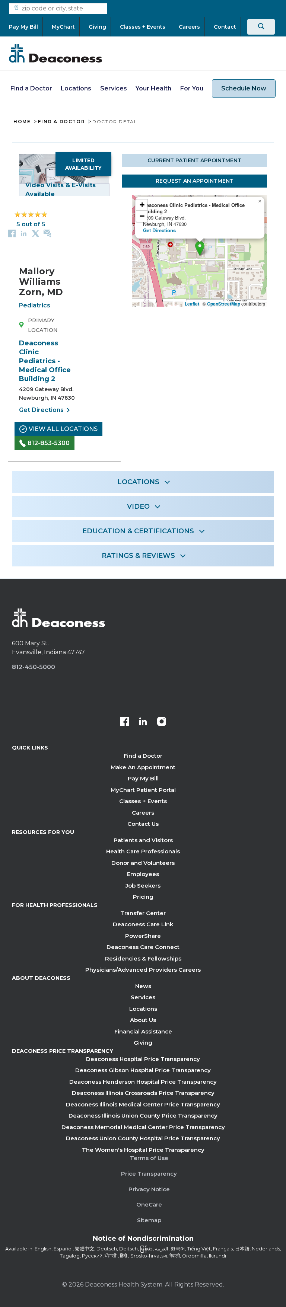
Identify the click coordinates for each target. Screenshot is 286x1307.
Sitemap (149, 1220)
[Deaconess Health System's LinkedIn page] (143, 722)
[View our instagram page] (161, 722)
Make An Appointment (143, 767)
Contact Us (143, 823)
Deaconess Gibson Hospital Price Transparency (143, 1070)
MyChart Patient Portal (143, 789)
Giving (143, 1042)
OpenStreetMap (223, 303)
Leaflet (192, 303)
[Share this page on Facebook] (12, 233)
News (143, 986)
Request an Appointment (194, 181)
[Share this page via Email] (47, 233)
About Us (143, 1019)
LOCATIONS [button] (138, 482)
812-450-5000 (33, 667)
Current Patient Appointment (194, 160)
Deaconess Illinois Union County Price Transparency (143, 1115)
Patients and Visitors (143, 840)
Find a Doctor (31, 88)
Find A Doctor (61, 121)
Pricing (143, 896)
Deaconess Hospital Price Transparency (143, 1058)
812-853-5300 (49, 443)
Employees (143, 874)
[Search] (261, 27)
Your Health (153, 88)
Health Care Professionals (143, 851)
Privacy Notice (149, 1189)
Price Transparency (149, 1173)
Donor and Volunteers (143, 862)
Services (113, 88)
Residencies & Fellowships (143, 958)
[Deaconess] (55, 53)
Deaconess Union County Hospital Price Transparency (143, 1138)
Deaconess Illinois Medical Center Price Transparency (143, 1104)
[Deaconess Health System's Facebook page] (124, 722)
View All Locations (63, 428)
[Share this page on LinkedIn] (24, 233)
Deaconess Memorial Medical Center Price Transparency (143, 1127)
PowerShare (143, 935)
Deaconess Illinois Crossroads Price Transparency (143, 1092)
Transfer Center (143, 913)
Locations (76, 88)
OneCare (149, 1204)
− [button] (142, 216)
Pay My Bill (143, 778)
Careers (143, 812)
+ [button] (142, 205)
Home (22, 121)
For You (191, 88)
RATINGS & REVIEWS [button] (138, 556)
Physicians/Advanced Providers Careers (143, 969)
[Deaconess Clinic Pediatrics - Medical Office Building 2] (199, 248)
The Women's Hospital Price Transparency (143, 1149)
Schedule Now (243, 88)
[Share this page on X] (35, 233)
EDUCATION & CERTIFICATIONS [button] (138, 531)
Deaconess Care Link (143, 924)
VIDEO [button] (138, 506)
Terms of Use (149, 1157)
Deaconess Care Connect (143, 946)
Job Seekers (143, 885)
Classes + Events (143, 801)
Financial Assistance (143, 1031)
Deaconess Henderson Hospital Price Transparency (143, 1081)
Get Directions (46, 410)
